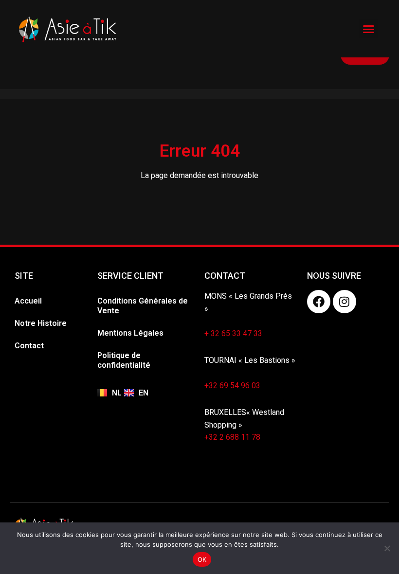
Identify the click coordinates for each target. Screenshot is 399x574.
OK (202, 559)
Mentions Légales (130, 333)
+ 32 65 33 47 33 (233, 333)
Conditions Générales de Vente (142, 305)
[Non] (387, 548)
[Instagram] (344, 301)
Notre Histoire (41, 323)
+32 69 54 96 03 (232, 385)
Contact (29, 345)
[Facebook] (318, 301)
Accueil (28, 300)
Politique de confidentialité (123, 360)
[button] (368, 28)
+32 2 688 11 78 (232, 437)
